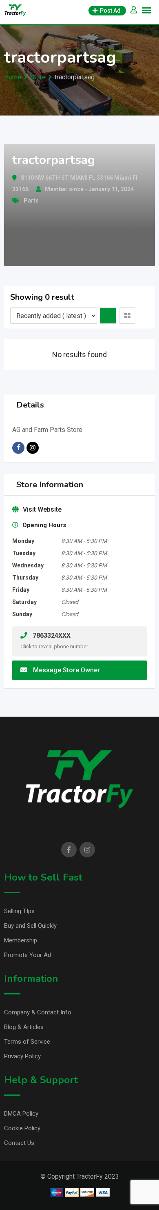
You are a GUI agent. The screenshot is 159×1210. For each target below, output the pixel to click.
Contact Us (19, 1143)
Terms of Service (27, 1041)
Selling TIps (19, 911)
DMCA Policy (21, 1113)
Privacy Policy (22, 1056)
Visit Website (42, 509)
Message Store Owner (66, 670)
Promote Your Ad (27, 955)
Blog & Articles (24, 1027)
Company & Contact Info (37, 1012)
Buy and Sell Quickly (30, 925)
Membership (20, 940)
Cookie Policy (22, 1128)
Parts (31, 200)
